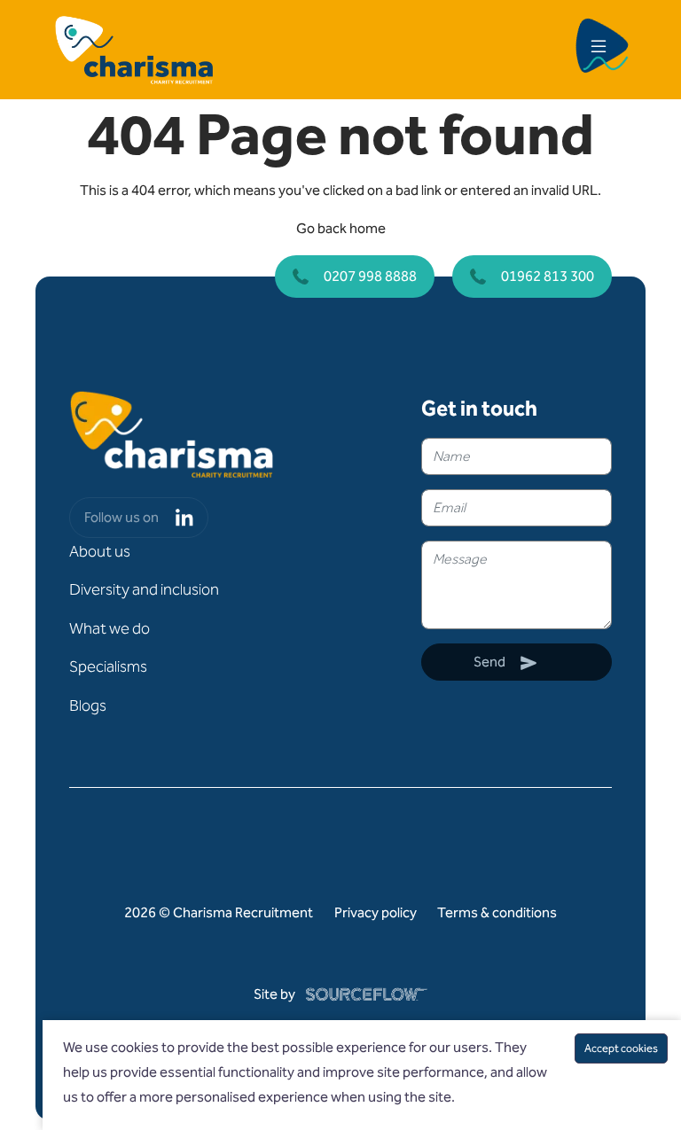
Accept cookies (621, 1048)
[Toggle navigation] (598, 49)
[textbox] (516, 456)
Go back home (341, 228)
